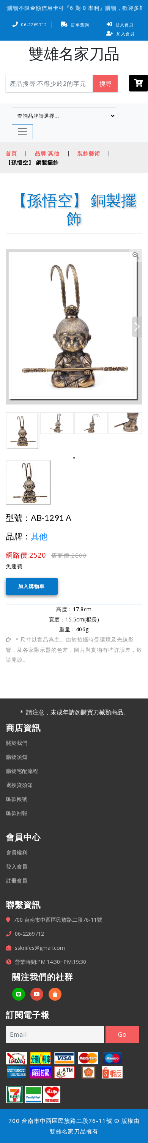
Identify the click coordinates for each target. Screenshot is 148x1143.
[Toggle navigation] (22, 131)
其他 (39, 536)
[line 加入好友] (18, 994)
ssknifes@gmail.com (40, 947)
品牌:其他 (47, 153)
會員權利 (16, 852)
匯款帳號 (16, 798)
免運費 (14, 566)
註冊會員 (16, 880)
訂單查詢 (80, 24)
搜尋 (105, 83)
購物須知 (16, 756)
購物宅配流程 (22, 770)
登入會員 (124, 24)
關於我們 (16, 742)
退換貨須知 (19, 784)
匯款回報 (16, 813)
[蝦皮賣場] (55, 994)
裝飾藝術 (88, 153)
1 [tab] (74, 458)
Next (137, 327)
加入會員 (126, 33)
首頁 (11, 153)
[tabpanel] (22, 431)
